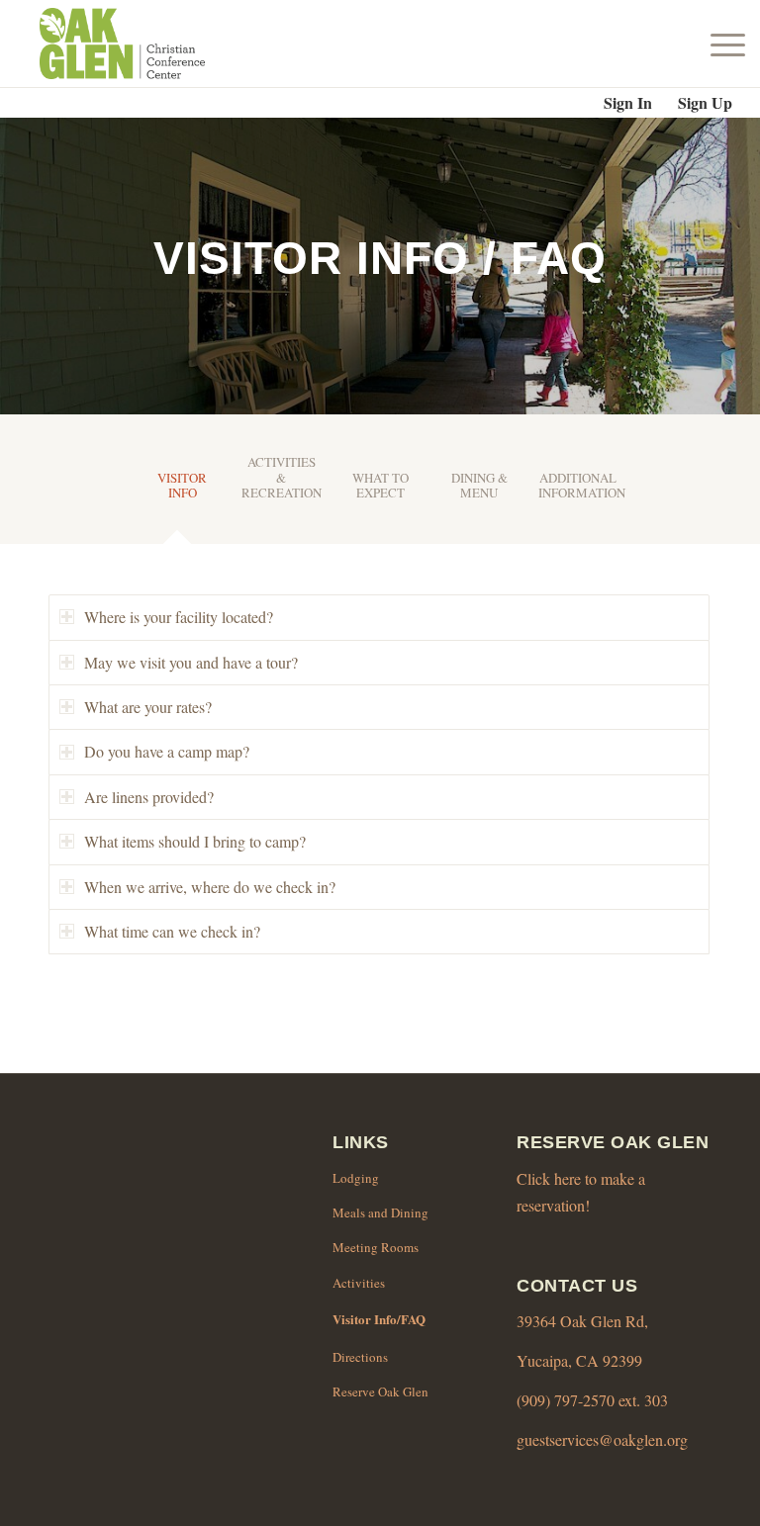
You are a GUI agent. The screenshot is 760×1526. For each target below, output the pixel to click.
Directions (360, 1357)
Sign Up (705, 102)
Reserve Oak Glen (380, 1391)
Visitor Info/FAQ (379, 1318)
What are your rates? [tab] (148, 706)
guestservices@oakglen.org (602, 1439)
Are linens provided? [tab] (149, 796)
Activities (358, 1283)
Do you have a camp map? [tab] (166, 751)
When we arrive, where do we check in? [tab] (209, 886)
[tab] (182, 493)
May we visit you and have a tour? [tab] (191, 662)
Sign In (628, 102)
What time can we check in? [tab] (172, 931)
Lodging (355, 1178)
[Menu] (723, 43)
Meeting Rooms (375, 1247)
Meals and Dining (380, 1212)
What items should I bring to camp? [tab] (195, 841)
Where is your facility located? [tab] (178, 616)
